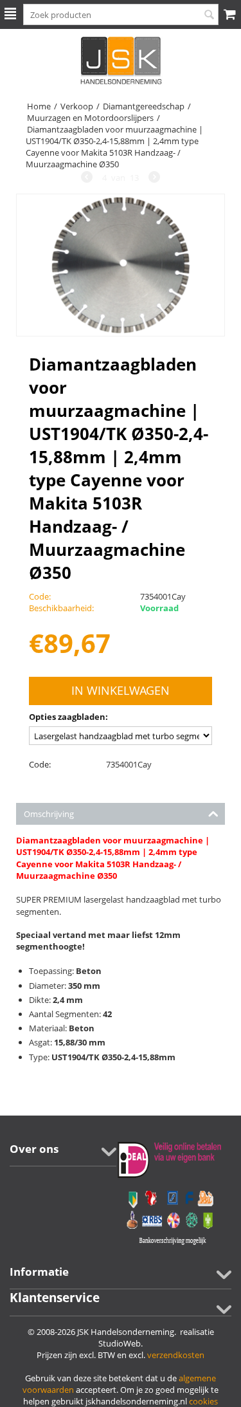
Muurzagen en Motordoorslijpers (90, 118)
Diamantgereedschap (143, 106)
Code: (40, 764)
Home (39, 106)
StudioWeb (119, 1343)
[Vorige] (87, 178)
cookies (203, 1401)
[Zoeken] (208, 15)
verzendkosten (175, 1355)
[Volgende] (154, 178)
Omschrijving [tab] (49, 814)
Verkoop (76, 106)
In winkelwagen (120, 690)
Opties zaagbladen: (68, 716)
